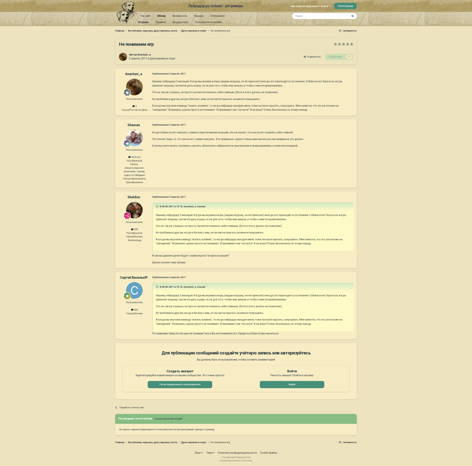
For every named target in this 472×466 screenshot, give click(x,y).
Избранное (218, 16)
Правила (160, 22)
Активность (179, 16)
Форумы (143, 22)
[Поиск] (353, 16)
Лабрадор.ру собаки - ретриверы (216, 6)
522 (135, 309)
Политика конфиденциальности (237, 452)
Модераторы (180, 22)
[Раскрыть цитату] (157, 206)
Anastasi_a (144, 54)
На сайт (145, 16)
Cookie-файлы (268, 452)
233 (135, 229)
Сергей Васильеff (134, 277)
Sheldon (133, 197)
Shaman (133, 125)
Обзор (161, 16)
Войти (292, 384)
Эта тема (339, 16)
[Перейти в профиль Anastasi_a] (123, 57)
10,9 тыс (136, 157)
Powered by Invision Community (236, 460)
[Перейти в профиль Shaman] (134, 138)
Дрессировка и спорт (162, 58)
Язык (198, 452)
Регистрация (345, 6)
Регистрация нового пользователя (179, 384)
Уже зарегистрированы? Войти (309, 6)
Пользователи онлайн (208, 22)
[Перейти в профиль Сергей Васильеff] (134, 290)
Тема (209, 452)
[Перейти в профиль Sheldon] (134, 210)
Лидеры (199, 16)
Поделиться (313, 56)
